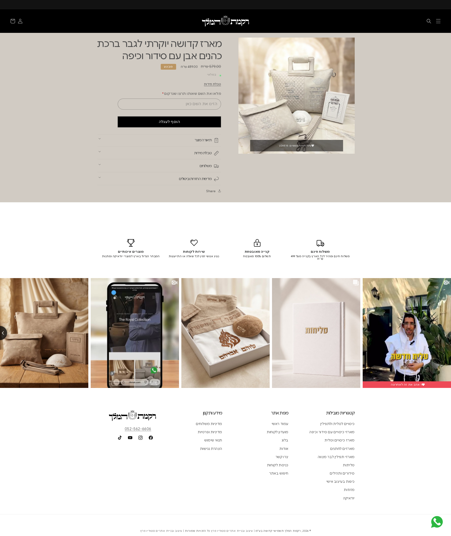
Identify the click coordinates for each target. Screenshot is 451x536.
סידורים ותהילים (342, 473)
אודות (284, 449)
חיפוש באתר (278, 473)
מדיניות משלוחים (209, 424)
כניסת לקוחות (277, 465)
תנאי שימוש (213, 440)
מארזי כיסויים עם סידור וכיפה (332, 432)
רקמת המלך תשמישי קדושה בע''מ (278, 530)
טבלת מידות (212, 84)
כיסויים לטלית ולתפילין (337, 424)
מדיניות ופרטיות (210, 432)
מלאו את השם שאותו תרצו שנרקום (191, 94)
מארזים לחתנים (342, 449)
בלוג (285, 440)
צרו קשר (282, 457)
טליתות (349, 465)
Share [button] (211, 191)
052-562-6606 (138, 429)
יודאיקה (349, 498)
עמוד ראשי (280, 424)
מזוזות (349, 490)
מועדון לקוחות (277, 432)
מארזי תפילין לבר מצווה (336, 457)
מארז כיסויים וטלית (340, 440)
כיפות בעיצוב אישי (341, 481)
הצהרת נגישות (211, 449)
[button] (438, 21)
